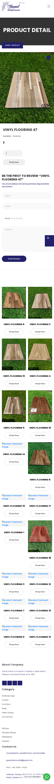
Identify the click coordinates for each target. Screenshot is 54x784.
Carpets (5, 741)
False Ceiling (7, 713)
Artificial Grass (8, 696)
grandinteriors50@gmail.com (19, 760)
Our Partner (7, 717)
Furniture (6, 704)
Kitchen (5, 728)
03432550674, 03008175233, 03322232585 (25, 753)
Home (7, 45)
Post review (14, 259)
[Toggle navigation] (48, 6)
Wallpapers (7, 737)
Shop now (14, 162)
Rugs (4, 708)
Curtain (5, 700)
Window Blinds (9, 733)
